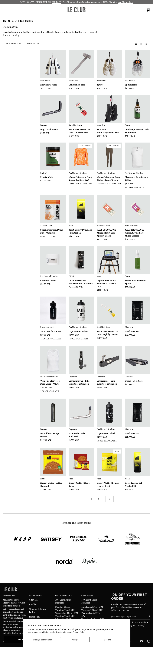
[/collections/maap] (22, 539)
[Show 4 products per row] (147, 43)
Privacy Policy (79, 632)
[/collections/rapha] (89, 561)
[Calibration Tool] (81, 64)
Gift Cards (33, 599)
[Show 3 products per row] (141, 43)
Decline (107, 639)
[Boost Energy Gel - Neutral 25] (137, 462)
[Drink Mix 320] (137, 310)
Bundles (33, 604)
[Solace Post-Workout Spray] (137, 260)
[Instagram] (148, 641)
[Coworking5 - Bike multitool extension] (109, 360)
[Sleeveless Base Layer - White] (137, 156)
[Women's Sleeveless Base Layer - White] (53, 360)
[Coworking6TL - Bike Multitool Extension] (81, 360)
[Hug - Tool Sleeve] (53, 109)
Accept (75, 639)
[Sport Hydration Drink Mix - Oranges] (53, 209)
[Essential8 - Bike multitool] (81, 412)
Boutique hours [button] (63, 595)
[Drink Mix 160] (137, 412)
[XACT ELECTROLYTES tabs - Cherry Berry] (81, 109)
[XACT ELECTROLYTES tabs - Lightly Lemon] (109, 310)
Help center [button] (35, 595)
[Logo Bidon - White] (81, 310)
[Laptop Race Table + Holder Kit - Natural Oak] (109, 260)
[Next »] (109, 499)
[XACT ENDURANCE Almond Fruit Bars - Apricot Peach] (109, 209)
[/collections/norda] (64, 561)
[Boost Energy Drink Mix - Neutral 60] (81, 209)
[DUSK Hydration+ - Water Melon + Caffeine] (81, 260)
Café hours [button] (87, 595)
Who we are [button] (9, 595)
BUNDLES (56, 2)
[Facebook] (141, 641)
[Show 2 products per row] (136, 43)
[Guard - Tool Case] (137, 360)
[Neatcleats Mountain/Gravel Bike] (109, 109)
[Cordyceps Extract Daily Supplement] (137, 109)
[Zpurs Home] (137, 64)
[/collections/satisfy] (51, 539)
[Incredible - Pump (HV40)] (53, 412)
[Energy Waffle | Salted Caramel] (53, 462)
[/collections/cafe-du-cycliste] (132, 539)
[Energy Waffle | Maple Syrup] (81, 462)
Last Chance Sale (125, 2)
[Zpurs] (109, 64)
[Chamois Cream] (53, 260)
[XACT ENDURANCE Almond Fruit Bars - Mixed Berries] (137, 209)
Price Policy (34, 616)
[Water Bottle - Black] (53, 310)
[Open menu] (7, 9)
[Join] (147, 616)
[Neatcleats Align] (53, 64)
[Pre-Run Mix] (53, 156)
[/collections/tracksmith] (105, 539)
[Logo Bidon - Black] (109, 412)
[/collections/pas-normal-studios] (78, 539)
